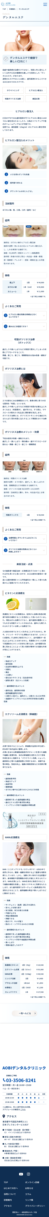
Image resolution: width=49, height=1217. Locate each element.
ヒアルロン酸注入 (36, 90)
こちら (23, 1109)
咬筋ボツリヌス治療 (13, 98)
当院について (10, 1193)
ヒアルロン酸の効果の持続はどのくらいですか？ (21, 315)
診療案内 (8, 1199)
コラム (28, 1193)
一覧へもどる (25, 1013)
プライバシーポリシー (35, 1205)
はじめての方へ (11, 1188)
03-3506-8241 (21, 1080)
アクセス (8, 1205)
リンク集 (29, 1199)
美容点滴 (35, 98)
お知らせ (29, 1188)
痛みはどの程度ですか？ (16, 326)
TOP (6, 1182)
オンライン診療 (32, 1182)
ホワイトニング (13, 90)
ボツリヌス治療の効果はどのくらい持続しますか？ (21, 550)
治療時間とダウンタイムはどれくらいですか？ (21, 539)
